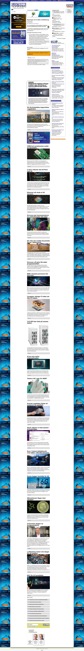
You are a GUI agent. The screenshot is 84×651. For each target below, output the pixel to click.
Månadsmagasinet (34, 0)
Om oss (54, 0)
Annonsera (20, 0)
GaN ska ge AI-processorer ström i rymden (36, 620)
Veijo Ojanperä (56, 11)
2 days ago (59, 26)
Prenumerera (42, 0)
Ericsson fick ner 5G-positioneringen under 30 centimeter (39, 618)
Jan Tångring (56, 28)
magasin (28, 49)
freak (54, 17)
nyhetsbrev (42, 48)
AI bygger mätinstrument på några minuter (36, 608)
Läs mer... (29, 129)
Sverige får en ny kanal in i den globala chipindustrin (38, 599)
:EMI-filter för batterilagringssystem (56, 54)
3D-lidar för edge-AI (55, 94)
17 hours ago (59, 22)
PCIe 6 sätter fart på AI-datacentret (35, 613)
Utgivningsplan (26, 0)
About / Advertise (62, 0)
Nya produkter (55, 67)
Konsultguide (48, 0)
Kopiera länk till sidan (30, 10)
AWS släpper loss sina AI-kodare (35, 606)
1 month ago (63, 31)
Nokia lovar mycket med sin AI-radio (57, 35)
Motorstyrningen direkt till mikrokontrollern (36, 604)
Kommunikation (36, 23)
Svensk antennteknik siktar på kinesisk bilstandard (38, 615)
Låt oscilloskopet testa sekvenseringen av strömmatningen (56, 46)
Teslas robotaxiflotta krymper (56, 31)
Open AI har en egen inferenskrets (58, 89)
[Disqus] (38, 68)
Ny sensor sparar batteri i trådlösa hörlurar (36, 611)
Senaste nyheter (56, 100)
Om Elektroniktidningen (33, 632)
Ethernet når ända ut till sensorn (58, 123)
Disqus (64, 38)
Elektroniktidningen (55, 26)
